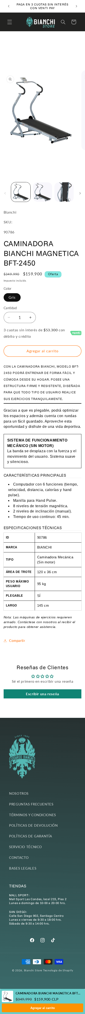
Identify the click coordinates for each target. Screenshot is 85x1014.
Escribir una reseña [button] (42, 694)
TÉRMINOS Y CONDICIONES (32, 815)
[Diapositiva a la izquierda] (5, 193)
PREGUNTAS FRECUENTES (31, 804)
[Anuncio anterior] (9, 6)
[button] (9, 22)
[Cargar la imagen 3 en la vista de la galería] (64, 192)
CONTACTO (19, 857)
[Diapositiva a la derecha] (80, 193)
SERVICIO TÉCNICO (25, 847)
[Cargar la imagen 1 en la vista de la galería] (20, 192)
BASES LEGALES (22, 868)
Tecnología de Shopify (58, 970)
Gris (12, 297)
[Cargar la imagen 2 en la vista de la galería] (42, 192)
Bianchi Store (33, 970)
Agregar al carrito (42, 1008)
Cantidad (10, 308)
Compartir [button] (17, 640)
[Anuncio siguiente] (76, 6)
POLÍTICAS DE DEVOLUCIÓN (33, 825)
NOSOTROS (19, 793)
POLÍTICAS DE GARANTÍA (30, 836)
